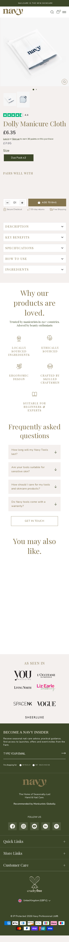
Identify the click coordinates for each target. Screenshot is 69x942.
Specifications (19, 248)
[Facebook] (12, 826)
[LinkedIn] (45, 826)
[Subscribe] (63, 753)
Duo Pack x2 (18, 157)
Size (6, 150)
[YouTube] (34, 826)
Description (17, 226)
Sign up (16, 138)
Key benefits (17, 237)
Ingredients (17, 269)
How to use (16, 259)
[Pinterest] (56, 826)
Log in (6, 138)
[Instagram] (23, 826)
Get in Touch (34, 521)
